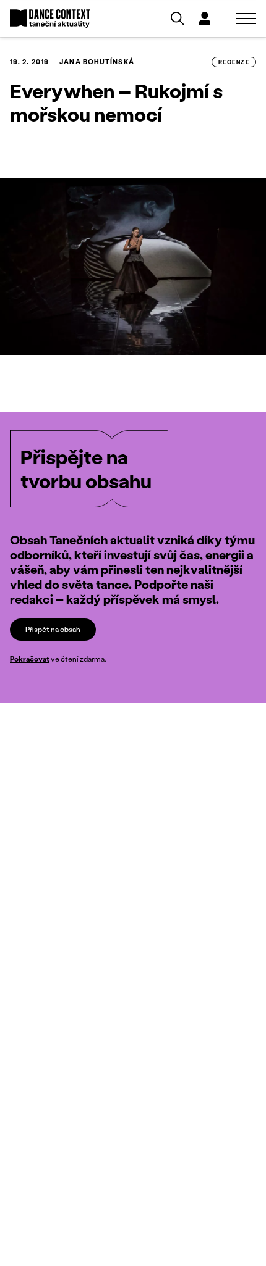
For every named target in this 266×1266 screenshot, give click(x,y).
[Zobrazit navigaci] (246, 18)
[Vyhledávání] (177, 18)
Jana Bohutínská (96, 61)
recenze (233, 62)
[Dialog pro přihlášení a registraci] (205, 18)
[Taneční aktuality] (50, 18)
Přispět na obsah (52, 629)
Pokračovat (29, 659)
